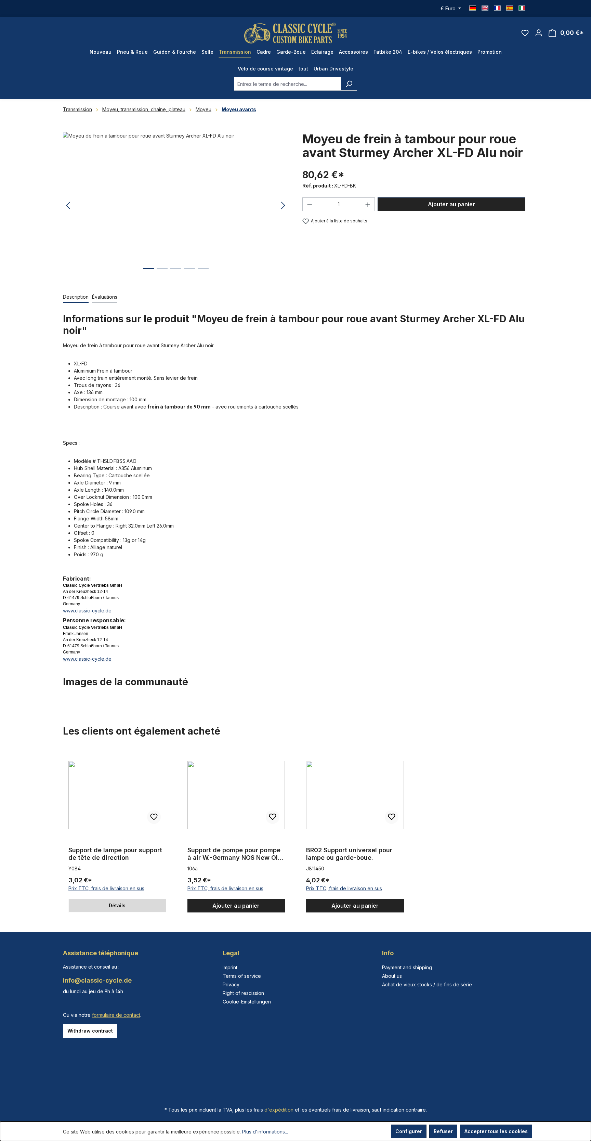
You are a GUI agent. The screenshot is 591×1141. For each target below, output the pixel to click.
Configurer (408, 1131)
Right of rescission (243, 993)
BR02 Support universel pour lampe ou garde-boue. (349, 853)
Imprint (230, 967)
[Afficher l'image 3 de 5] (175, 274)
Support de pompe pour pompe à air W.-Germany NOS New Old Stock (234, 853)
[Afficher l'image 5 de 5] (203, 274)
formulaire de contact (116, 1015)
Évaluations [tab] (104, 297)
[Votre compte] (539, 33)
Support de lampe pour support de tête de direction (115, 853)
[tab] (76, 297)
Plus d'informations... (265, 1131)
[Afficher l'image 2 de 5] (162, 274)
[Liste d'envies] (525, 33)
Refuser (443, 1131)
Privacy (231, 984)
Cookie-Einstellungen (247, 1001)
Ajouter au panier (451, 204)
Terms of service (242, 976)
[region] (176, 205)
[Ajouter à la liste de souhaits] (154, 817)
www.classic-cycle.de (87, 610)
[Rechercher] (349, 84)
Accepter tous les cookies (496, 1131)
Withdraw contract (90, 1031)
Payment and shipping (407, 967)
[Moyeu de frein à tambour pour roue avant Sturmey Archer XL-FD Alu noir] (175, 205)
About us (392, 976)
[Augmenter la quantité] (368, 204)
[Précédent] (68, 206)
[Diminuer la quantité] (309, 204)
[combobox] (287, 84)
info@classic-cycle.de (97, 980)
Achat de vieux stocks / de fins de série (427, 984)
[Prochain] (283, 206)
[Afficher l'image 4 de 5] (189, 274)
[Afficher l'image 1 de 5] (148, 273)
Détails (117, 905)
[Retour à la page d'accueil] (295, 33)
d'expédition (278, 1110)
